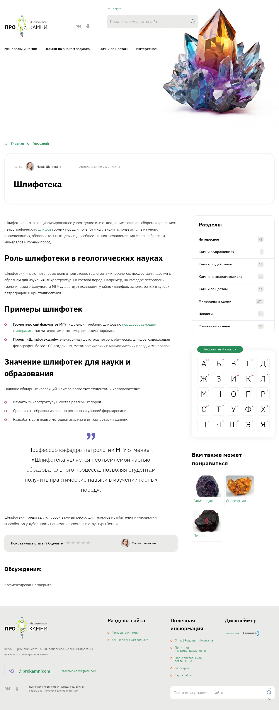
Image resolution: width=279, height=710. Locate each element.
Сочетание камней (214, 326)
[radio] (68, 543)
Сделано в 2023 (232, 633)
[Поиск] (192, 21)
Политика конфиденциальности (190, 649)
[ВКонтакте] (78, 26)
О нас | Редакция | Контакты (194, 640)
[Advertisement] (139, 97)
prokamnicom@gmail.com (79, 671)
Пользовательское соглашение (188, 659)
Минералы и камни (20, 49)
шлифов (44, 229)
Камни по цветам (113, 49)
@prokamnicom (34, 671)
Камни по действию (215, 264)
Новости (206, 313)
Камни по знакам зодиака (68, 49)
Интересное (146, 49)
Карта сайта (183, 675)
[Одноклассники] (87, 26)
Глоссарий (114, 8)
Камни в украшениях (216, 252)
